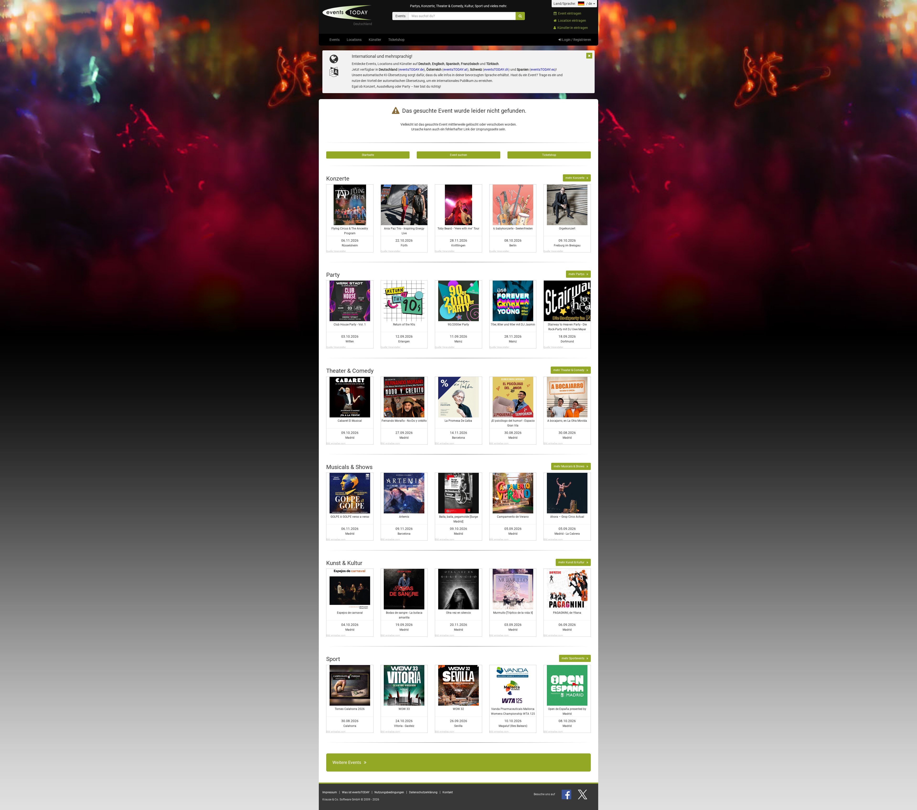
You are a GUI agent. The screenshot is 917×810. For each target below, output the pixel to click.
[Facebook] (567, 794)
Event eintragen (569, 13)
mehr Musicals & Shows (570, 466)
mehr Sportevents (574, 658)
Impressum (329, 792)
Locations (354, 40)
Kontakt (448, 792)
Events (335, 40)
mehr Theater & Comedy (569, 370)
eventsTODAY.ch (496, 69)
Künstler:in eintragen (572, 28)
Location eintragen (571, 20)
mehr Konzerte (575, 178)
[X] (583, 794)
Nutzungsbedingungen (389, 792)
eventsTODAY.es (543, 69)
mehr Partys (577, 274)
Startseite (368, 155)
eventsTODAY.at (455, 69)
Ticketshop (396, 40)
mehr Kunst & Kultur (572, 562)
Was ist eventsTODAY (355, 792)
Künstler (375, 40)
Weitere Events (348, 762)
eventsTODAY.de (411, 69)
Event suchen (458, 155)
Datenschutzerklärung (423, 792)
